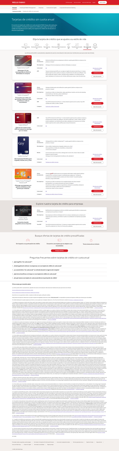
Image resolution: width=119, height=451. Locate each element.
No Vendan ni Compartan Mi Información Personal (44, 442)
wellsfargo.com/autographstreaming (40, 328)
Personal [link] (14, 7)
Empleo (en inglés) (27, 444)
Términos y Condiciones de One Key (76, 299)
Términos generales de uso (78, 442)
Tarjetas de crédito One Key (52, 162)
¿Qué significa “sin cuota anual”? (22, 262)
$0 (46, 191)
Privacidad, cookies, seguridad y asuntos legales (21, 442)
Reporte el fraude (89, 442)
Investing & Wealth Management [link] (28, 7)
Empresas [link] (41, 7)
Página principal (50, 444)
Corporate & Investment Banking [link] (67, 7)
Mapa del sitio (99, 442)
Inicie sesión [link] (102, 2)
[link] (18, 2)
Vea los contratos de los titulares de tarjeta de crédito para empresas (25, 292)
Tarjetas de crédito (16, 11)
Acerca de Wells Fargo (16, 444)
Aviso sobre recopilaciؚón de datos (63, 442)
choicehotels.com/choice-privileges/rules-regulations (82, 416)
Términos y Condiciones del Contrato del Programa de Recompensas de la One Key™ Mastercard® (31, 355)
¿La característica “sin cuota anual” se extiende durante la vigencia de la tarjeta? (35, 270)
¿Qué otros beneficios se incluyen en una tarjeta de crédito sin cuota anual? (34, 274)
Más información (97, 76)
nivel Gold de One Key (70, 389)
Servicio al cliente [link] (77, 2)
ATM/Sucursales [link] (69, 2)
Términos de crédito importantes (97, 69)
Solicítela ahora (97, 73)
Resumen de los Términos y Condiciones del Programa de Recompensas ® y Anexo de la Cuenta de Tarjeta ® (54, 307)
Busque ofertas (59, 250)
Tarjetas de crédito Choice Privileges (54, 194)
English (94, 2)
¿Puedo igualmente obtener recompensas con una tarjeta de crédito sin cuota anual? (37, 266)
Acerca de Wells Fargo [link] (86, 2)
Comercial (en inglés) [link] (51, 7)
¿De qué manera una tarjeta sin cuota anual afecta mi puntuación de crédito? (34, 278)
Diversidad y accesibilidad (39, 444)
